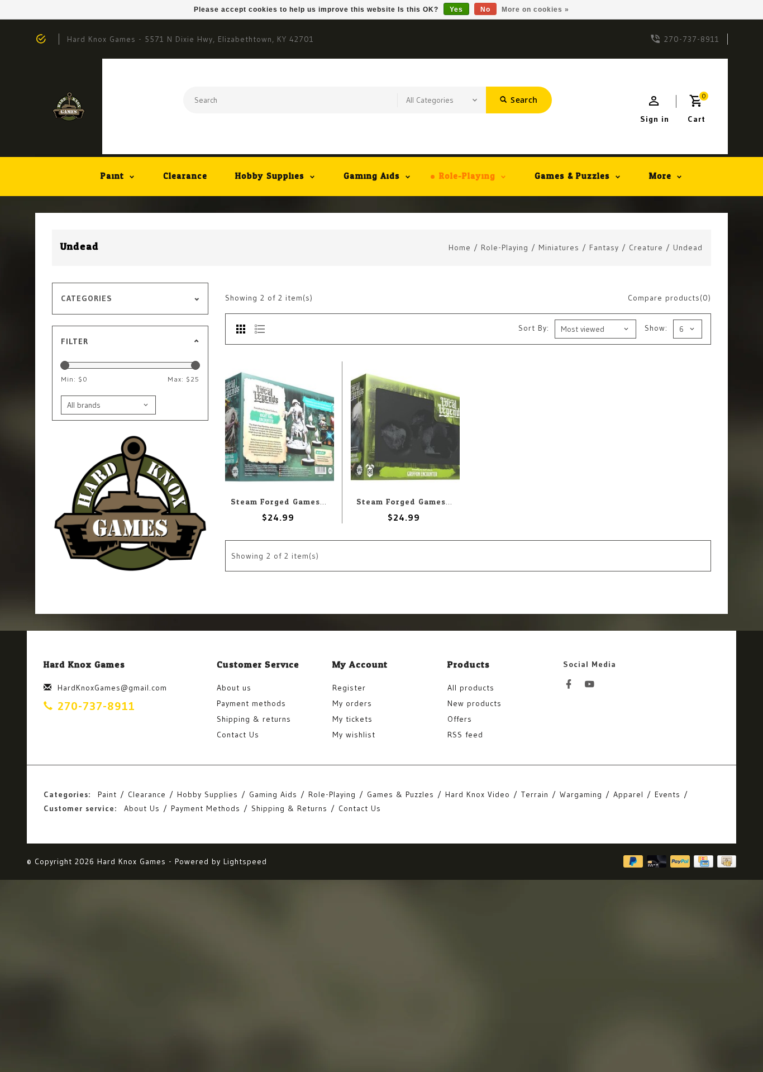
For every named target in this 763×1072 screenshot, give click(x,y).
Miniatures (558, 247)
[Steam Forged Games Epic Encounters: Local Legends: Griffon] (405, 426)
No (485, 9)
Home (460, 247)
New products (474, 703)
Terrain (535, 794)
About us (234, 688)
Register (349, 688)
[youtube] (593, 684)
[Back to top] (729, 1038)
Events (667, 794)
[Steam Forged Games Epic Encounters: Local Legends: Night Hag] (279, 426)
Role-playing (467, 176)
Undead (688, 247)
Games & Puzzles (572, 176)
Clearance (185, 176)
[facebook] (572, 684)
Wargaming (581, 794)
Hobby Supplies (269, 176)
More (660, 176)
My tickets (352, 719)
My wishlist (353, 735)
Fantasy (604, 247)
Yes (456, 9)
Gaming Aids (372, 176)
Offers (459, 719)
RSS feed (465, 735)
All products (470, 688)
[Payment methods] (724, 861)
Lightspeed (245, 861)
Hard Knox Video (477, 794)
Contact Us (238, 735)
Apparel (628, 794)
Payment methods (251, 703)
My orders (352, 703)
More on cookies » (535, 9)
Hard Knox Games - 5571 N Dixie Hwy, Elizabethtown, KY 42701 (190, 39)
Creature (646, 247)
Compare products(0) (669, 298)
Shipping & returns (254, 719)
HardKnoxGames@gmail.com (112, 688)
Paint (112, 176)
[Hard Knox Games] (68, 106)
